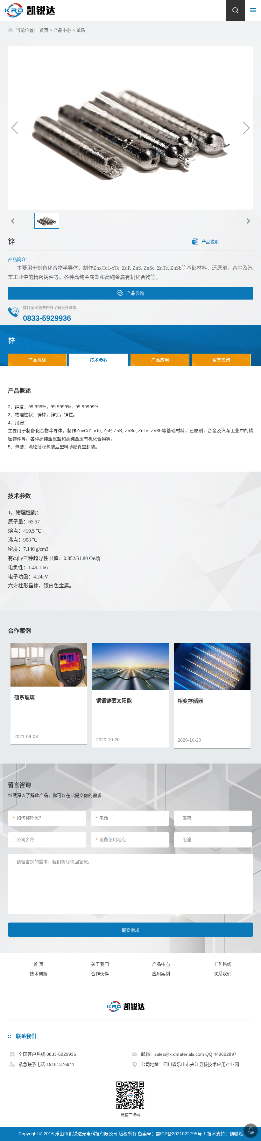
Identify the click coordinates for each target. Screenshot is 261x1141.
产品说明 (210, 241)
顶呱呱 (236, 1133)
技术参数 (99, 360)
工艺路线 (222, 964)
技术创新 (38, 973)
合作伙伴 (100, 973)
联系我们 (222, 973)
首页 (43, 30)
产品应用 (160, 360)
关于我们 (100, 964)
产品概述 (37, 360)
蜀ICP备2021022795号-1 (181, 1133)
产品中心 (62, 30)
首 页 (38, 964)
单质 (80, 30)
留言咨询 (221, 360)
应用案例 (161, 973)
